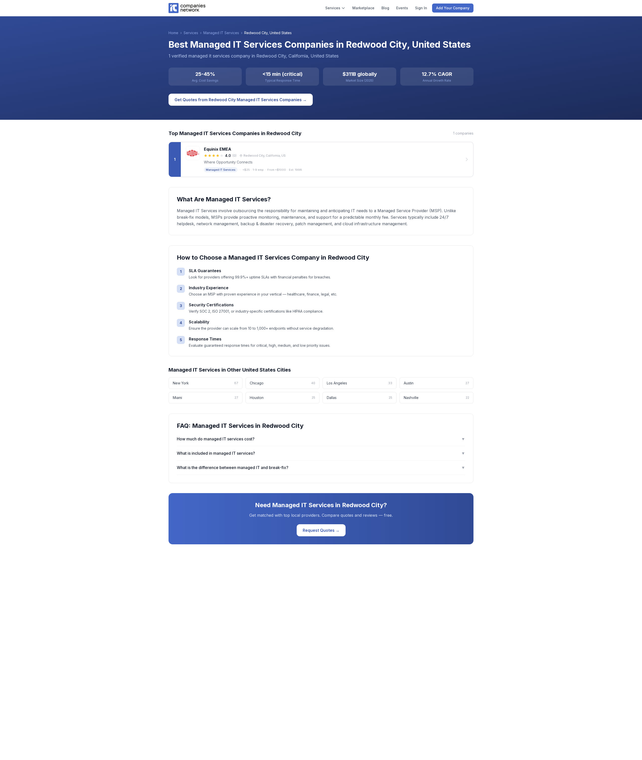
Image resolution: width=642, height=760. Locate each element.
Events (402, 8)
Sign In (421, 8)
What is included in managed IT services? (321, 453)
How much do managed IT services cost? (321, 438)
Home (173, 33)
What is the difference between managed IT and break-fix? (321, 467)
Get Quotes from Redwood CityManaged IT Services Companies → (241, 99)
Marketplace (363, 8)
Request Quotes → (321, 530)
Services (332, 8)
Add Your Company (452, 8)
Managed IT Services (221, 33)
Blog (385, 8)
